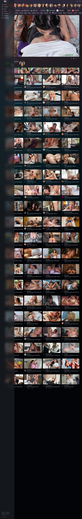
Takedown (8, 512)
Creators (7, 513)
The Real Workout (15, 61)
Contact (3, 513)
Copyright (3, 512)
